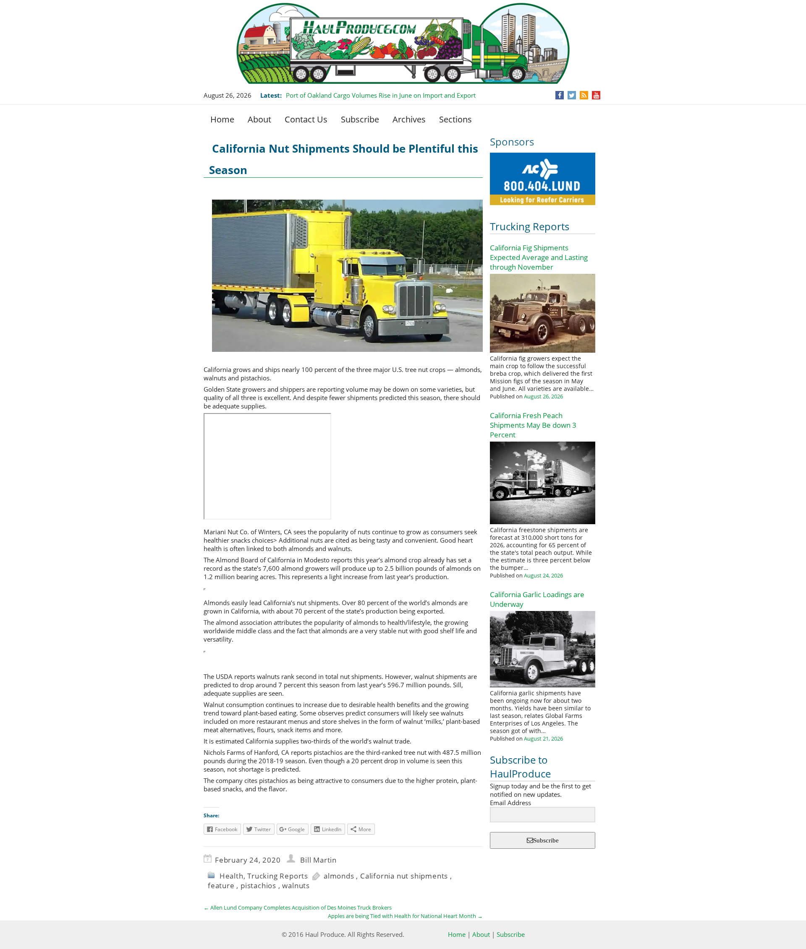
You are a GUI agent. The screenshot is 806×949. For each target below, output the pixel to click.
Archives (409, 119)
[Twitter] (572, 95)
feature (221, 885)
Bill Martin (318, 860)
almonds (339, 876)
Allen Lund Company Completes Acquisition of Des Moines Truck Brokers (298, 907)
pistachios (258, 885)
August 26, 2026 (543, 396)
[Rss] (583, 95)
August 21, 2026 (543, 738)
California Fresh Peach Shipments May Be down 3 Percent (533, 425)
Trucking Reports (529, 226)
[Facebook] (560, 95)
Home (222, 119)
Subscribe (360, 119)
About (259, 119)
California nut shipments (404, 876)
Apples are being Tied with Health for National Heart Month (405, 916)
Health (231, 876)
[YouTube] (596, 95)
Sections (455, 119)
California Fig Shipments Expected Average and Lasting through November (539, 257)
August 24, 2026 (543, 575)
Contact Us (306, 119)
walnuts (296, 885)
